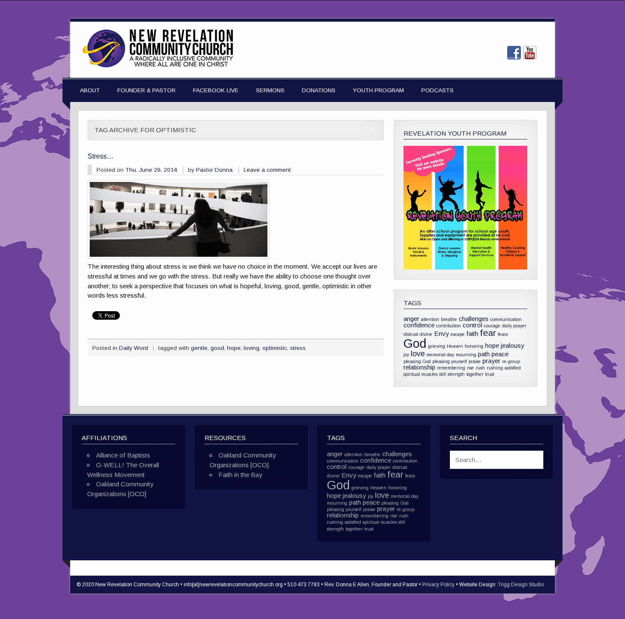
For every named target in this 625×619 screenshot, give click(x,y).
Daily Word (133, 348)
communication (506, 319)
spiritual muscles (420, 374)
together (474, 374)
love (418, 353)
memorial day (440, 354)
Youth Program (378, 90)
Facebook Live (216, 90)
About (90, 90)
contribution (448, 325)
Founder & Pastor (146, 90)
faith (472, 333)
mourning (466, 354)
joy (406, 354)
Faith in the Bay (240, 474)
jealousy (512, 345)
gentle (199, 348)
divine (426, 334)
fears (503, 334)
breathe (449, 319)
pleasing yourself (449, 361)
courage (492, 325)
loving (251, 348)
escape (458, 334)
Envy (441, 333)
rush (480, 367)
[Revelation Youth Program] (465, 208)
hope (234, 348)
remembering (451, 367)
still (442, 374)
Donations (318, 90)
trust (489, 374)
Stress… (101, 156)
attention (430, 319)
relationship (419, 367)
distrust (410, 334)
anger (411, 318)
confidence (419, 325)
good (217, 348)
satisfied (513, 367)
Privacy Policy (438, 585)
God (414, 343)
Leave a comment (267, 170)
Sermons (270, 90)
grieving (436, 346)
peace (500, 354)
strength (456, 374)
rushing (495, 367)
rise (470, 367)
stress (298, 348)
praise (475, 361)
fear (488, 333)
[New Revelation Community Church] (157, 67)
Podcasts (437, 90)
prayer (491, 360)
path (484, 354)
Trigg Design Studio (521, 585)
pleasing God (417, 361)
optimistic (274, 348)
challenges (474, 318)
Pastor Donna (214, 170)
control (472, 325)
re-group (511, 361)
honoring (474, 346)
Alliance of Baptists (123, 455)
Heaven (455, 346)
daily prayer (514, 325)
